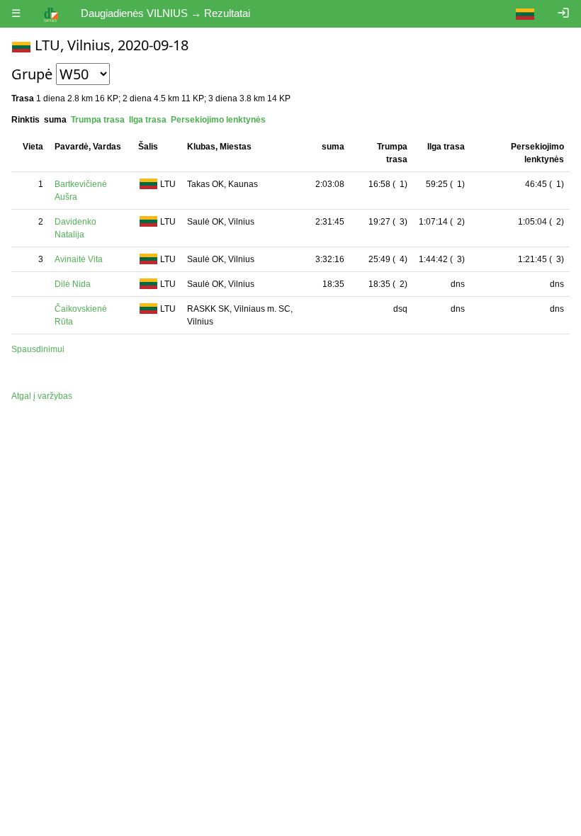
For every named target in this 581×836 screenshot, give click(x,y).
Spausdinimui (37, 349)
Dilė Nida (73, 284)
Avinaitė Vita (79, 259)
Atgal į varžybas (41, 396)
